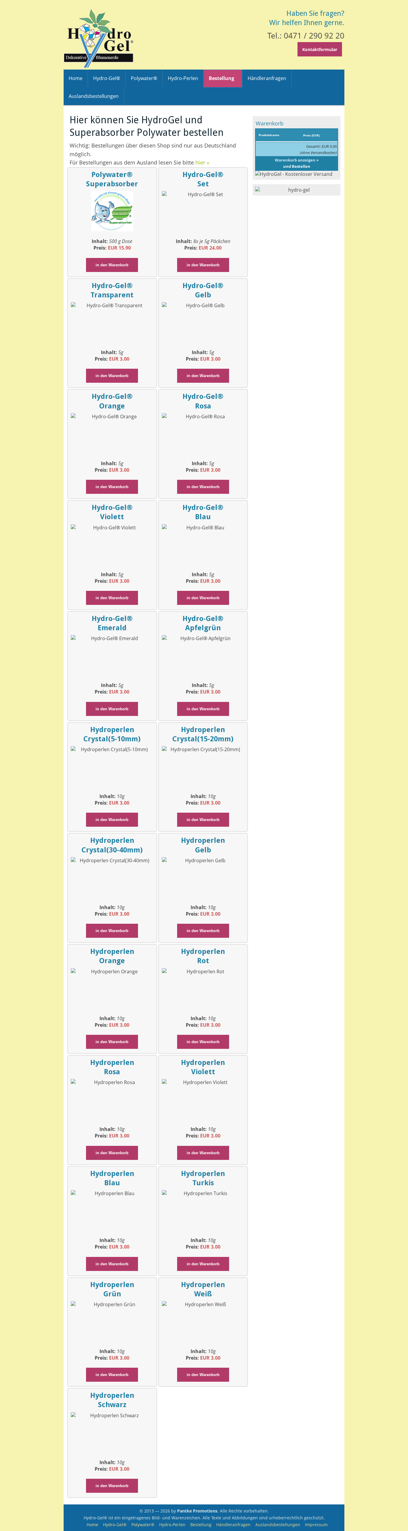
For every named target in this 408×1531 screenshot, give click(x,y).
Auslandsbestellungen (277, 1524)
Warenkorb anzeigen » (297, 160)
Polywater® (142, 1524)
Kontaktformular (319, 49)
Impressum (316, 1524)
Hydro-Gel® (115, 1524)
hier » (202, 162)
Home (92, 1524)
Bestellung (200, 1524)
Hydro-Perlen (172, 1524)
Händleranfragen (233, 1524)
